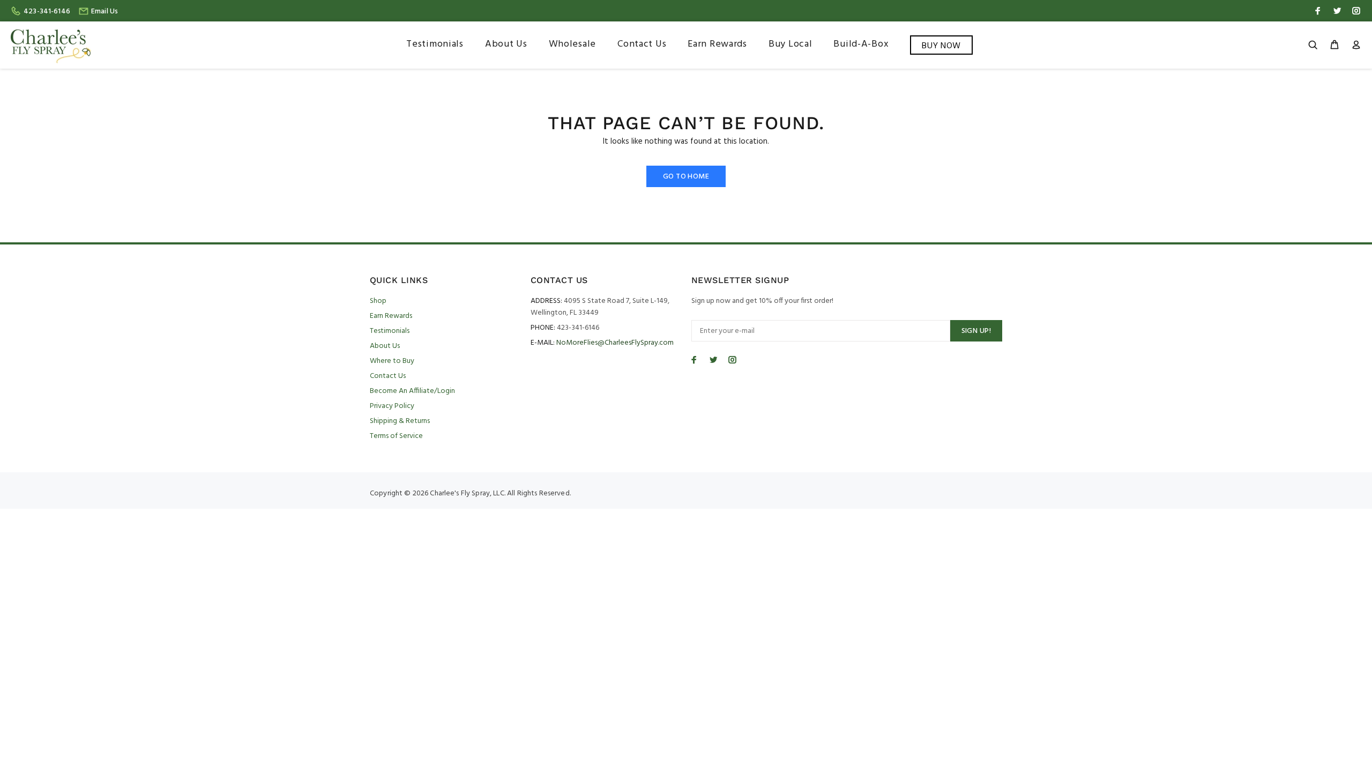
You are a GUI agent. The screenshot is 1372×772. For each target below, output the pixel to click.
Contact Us (388, 376)
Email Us (104, 11)
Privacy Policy (392, 406)
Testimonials (389, 331)
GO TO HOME (686, 176)
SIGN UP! (976, 331)
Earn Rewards (391, 316)
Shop (378, 301)
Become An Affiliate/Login (412, 391)
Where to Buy (392, 361)
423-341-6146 (47, 11)
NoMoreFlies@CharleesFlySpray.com (615, 343)
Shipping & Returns (400, 421)
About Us (385, 346)
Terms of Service (396, 436)
